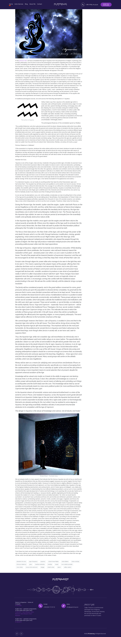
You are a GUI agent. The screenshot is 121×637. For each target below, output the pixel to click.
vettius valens (67, 567)
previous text (23, 60)
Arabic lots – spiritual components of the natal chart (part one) (25, 619)
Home (11, 4)
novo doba (20, 567)
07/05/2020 (18, 605)
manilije (50, 564)
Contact (39, 4)
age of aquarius (33, 561)
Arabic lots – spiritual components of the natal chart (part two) (25, 609)
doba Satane (65, 561)
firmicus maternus (21, 564)
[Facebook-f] (17, 633)
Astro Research (26, 612)
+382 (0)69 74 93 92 (92, 4)
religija (42, 567)
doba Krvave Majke (53, 561)
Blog (26, 4)
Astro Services (18, 4)
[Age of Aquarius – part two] (48, 31)
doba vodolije (75, 561)
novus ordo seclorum (31, 567)
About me (32, 4)
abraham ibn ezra (21, 561)
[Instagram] (21, 633)
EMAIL (68, 604)
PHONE (45, 604)
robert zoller (50, 567)
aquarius (43, 561)
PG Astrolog (91, 633)
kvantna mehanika (40, 564)
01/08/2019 (18, 622)
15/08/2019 (18, 612)
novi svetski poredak (66, 564)
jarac (30, 564)
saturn (59, 567)
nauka (56, 564)
